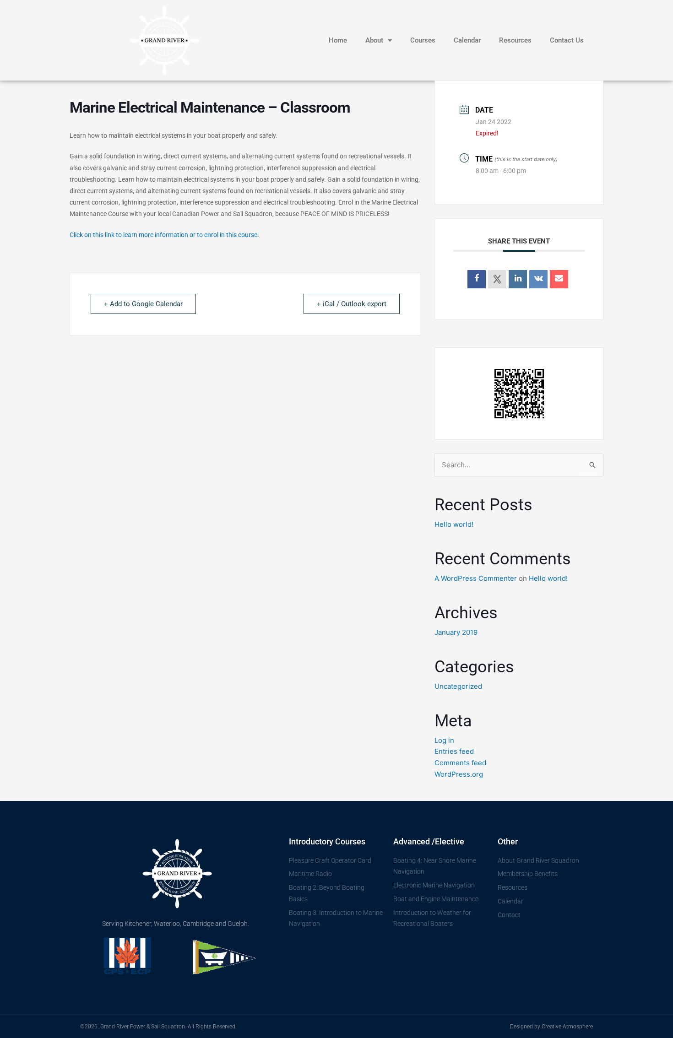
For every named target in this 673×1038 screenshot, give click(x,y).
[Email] (559, 279)
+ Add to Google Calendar (143, 304)
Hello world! (453, 524)
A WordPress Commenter (475, 578)
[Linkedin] (518, 279)
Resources (515, 40)
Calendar (467, 40)
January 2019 (456, 632)
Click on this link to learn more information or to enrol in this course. (164, 234)
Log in (444, 740)
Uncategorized (458, 686)
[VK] (538, 279)
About (374, 40)
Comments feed (460, 762)
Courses (422, 40)
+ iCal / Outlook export (351, 304)
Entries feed (454, 751)
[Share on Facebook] (476, 279)
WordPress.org (458, 774)
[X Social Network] (497, 279)
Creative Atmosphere (567, 1026)
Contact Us (567, 40)
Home (338, 40)
